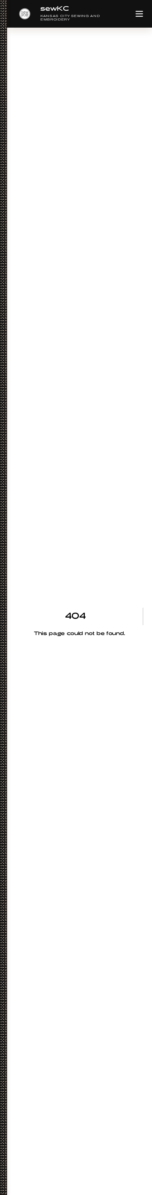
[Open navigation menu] (139, 14)
